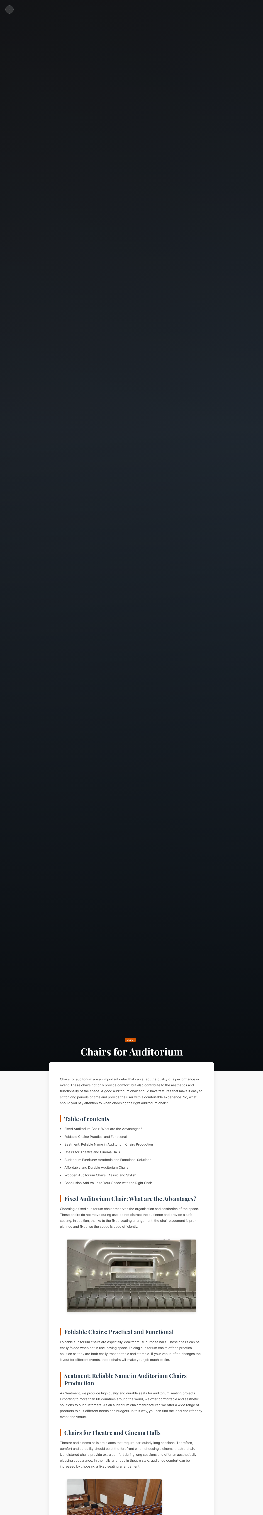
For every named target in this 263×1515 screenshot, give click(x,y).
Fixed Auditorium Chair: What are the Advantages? (103, 1129)
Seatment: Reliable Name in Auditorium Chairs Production (108, 1144)
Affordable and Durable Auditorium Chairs (96, 1167)
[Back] (9, 9)
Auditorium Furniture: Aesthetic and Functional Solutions (107, 1160)
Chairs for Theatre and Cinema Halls (92, 1152)
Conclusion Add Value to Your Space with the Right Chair (108, 1183)
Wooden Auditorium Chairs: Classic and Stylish (100, 1175)
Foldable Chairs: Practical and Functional (95, 1137)
